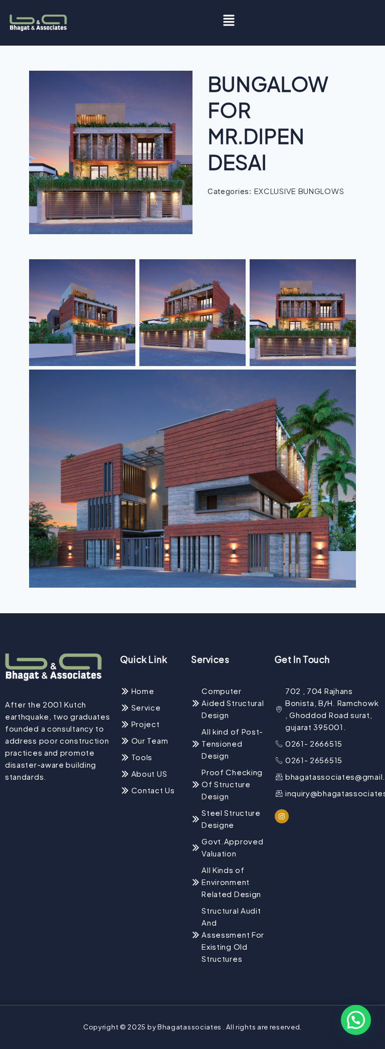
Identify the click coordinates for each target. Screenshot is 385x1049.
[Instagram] (282, 816)
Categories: (230, 191)
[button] (229, 23)
